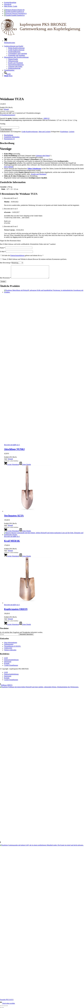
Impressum (7, 661)
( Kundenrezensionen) (7, 115)
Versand (6, 109)
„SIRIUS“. (46, 118)
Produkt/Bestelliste (10, 2)
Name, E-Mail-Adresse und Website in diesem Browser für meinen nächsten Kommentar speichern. (34, 259)
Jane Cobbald (8, 167)
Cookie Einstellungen (11, 665)
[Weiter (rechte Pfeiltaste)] (3, 1007)
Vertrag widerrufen (10, 650)
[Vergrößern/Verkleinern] (1, 1005)
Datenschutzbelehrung (11, 660)
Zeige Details (26, 464)
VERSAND (8, 648)
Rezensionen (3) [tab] (9, 139)
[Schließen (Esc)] (7, 1005)
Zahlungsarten (8, 644)
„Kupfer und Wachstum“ (39, 174)
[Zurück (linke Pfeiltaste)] (1, 1007)
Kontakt (6, 663)
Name (2, 248)
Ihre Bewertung (5, 263)
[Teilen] (5, 1005)
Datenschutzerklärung (17, 255)
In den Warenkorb (6, 129)
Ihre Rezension (5, 278)
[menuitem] (44, 3)
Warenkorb (7, 4)
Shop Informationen (10, 642)
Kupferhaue (64, 131)
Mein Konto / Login (10, 6)
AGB (6, 658)
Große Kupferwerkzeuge (30, 131)
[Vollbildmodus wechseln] (3, 1005)
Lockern (71, 131)
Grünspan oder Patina (43, 155)
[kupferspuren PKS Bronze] (42, 35)
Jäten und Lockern (45, 131)
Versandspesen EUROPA (12, 646)
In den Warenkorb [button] (13, 464)
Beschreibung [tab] (8, 135)
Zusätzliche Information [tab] (11, 137)
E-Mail (3, 251)
